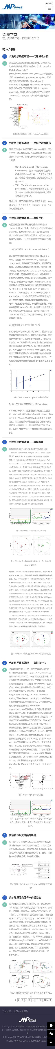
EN (46, 3)
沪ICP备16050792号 (39, 1041)
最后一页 (47, 1000)
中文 (51, 3)
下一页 (39, 1000)
